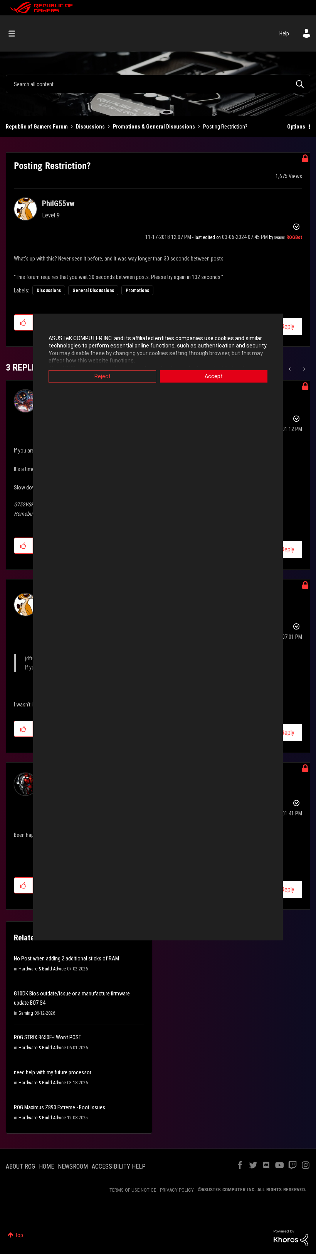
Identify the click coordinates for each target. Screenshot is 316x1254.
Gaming (25, 1013)
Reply (287, 326)
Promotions (137, 290)
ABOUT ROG (20, 1166)
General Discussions (93, 290)
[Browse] (15, 33)
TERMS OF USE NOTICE (132, 1190)
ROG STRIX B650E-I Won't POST (47, 1037)
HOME (46, 1166)
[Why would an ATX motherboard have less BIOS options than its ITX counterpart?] (303, 369)
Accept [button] (214, 376)
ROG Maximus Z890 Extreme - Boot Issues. (60, 1107)
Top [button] (19, 1235)
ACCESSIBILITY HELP (119, 1166)
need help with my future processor (52, 1072)
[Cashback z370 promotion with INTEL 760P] (290, 369)
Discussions (90, 127)
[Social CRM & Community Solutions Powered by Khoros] (291, 1237)
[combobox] (158, 84)
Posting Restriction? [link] (225, 127)
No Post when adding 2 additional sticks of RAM (66, 958)
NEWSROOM (73, 1166)
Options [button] (296, 127)
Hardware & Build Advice (42, 969)
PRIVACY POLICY (177, 1190)
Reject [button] (102, 376)
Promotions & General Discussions (154, 127)
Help (284, 33)
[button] (23, 322)
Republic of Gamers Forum (37, 127)
